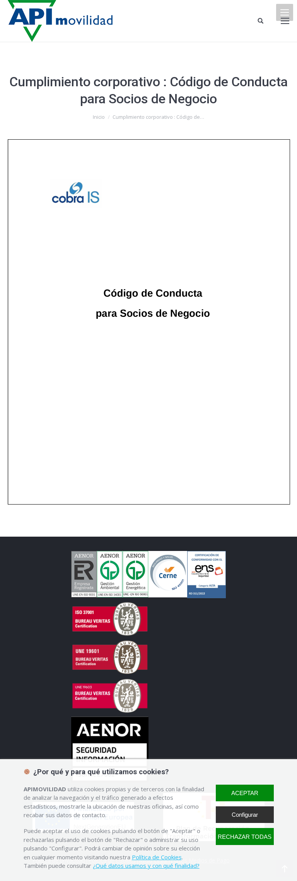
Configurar (245, 814)
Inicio (99, 116)
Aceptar (244, 793)
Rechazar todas (244, 836)
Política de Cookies (157, 857)
